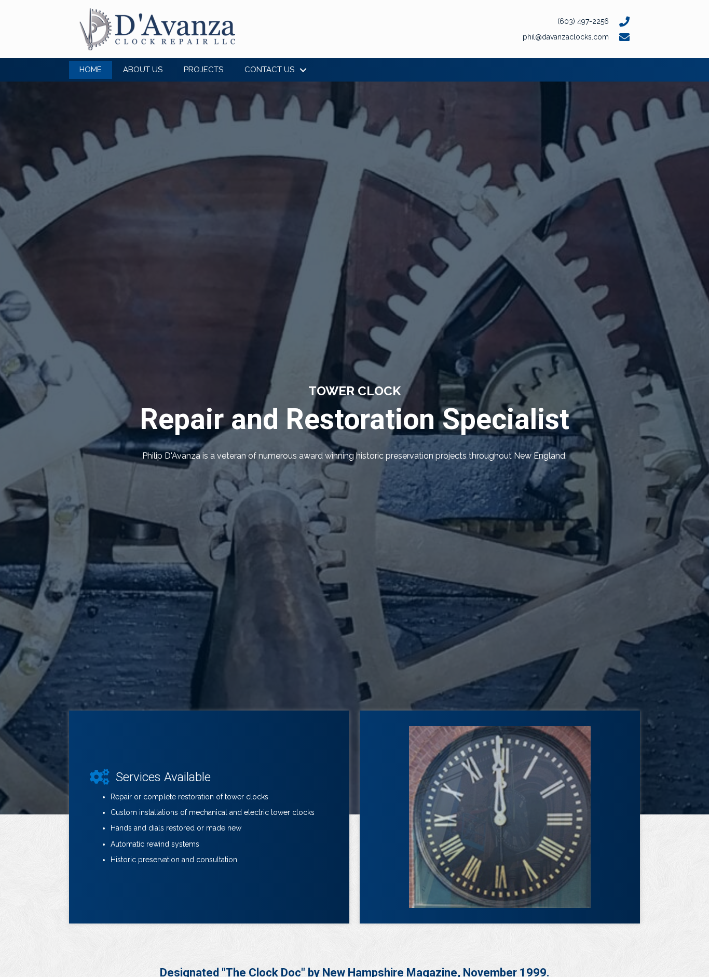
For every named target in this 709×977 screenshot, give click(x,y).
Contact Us (269, 69)
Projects (203, 69)
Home (90, 69)
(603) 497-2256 (583, 21)
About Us (142, 69)
